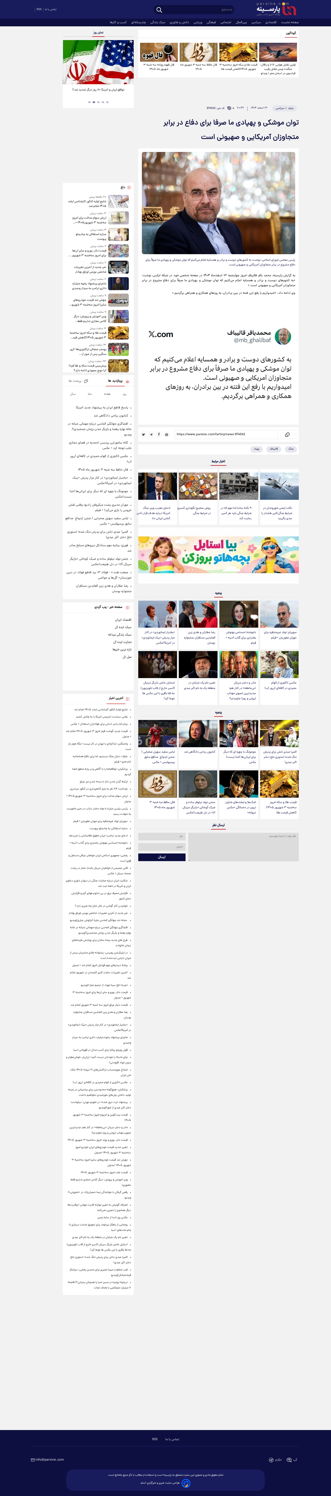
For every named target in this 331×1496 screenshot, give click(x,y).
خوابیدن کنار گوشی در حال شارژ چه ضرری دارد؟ (101, 906)
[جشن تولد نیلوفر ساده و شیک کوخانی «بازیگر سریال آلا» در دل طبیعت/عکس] (198, 784)
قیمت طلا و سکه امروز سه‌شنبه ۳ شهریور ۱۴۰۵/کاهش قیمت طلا (238, 67)
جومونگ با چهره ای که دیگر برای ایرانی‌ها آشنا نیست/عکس (239, 757)
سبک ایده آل (123, 627)
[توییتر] (143, 434)
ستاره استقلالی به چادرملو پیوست (91, 237)
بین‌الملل (242, 22)
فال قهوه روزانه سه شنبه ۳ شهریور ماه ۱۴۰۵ (158, 67)
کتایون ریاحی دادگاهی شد (199, 752)
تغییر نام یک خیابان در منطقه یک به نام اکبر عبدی (199, 685)
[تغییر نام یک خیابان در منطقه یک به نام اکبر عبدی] (198, 664)
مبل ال (127, 657)
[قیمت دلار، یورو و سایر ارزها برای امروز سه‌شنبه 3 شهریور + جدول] (118, 251)
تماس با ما (51, 9)
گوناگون (291, 33)
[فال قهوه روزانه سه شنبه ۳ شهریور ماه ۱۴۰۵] (159, 52)
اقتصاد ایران (123, 620)
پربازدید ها (115, 381)
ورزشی (198, 22)
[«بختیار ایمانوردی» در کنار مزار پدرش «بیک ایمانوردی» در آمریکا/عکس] (157, 614)
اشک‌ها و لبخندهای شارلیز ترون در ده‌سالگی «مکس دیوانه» (240, 807)
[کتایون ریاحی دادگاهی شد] (198, 733)
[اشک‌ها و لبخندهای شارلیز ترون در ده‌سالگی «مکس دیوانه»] (238, 784)
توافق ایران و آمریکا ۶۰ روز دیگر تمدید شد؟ (98, 90)
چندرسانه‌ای (139, 22)
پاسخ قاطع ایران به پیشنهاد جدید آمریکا (102, 407)
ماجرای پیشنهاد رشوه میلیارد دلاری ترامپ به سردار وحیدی (89, 286)
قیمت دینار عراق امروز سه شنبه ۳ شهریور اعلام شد (99, 1005)
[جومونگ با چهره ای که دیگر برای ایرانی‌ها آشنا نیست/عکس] (238, 733)
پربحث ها (75, 381)
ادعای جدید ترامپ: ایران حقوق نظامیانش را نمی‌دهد (98, 836)
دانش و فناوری (180, 22)
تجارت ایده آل (122, 642)
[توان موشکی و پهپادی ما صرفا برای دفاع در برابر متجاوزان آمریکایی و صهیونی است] (218, 367)
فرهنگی (212, 22)
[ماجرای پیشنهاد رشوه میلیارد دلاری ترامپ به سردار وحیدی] (118, 284)
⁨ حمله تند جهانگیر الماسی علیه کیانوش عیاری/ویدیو (99, 920)
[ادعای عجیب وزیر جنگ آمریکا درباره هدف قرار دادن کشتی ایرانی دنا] (157, 486)
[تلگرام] (151, 434)
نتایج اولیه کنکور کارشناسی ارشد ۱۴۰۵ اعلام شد (87, 204)
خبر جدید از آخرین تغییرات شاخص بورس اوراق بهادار (90, 269)
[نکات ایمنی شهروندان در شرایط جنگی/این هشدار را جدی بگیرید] (279, 486)
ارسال (162, 857)
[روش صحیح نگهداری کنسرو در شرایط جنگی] (198, 486)
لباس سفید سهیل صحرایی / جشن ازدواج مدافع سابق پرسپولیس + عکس (158, 757)
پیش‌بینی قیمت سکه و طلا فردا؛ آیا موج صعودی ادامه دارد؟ (87, 368)
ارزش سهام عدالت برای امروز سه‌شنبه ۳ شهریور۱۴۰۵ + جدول (89, 220)
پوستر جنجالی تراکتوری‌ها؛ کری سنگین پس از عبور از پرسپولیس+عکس (88, 352)
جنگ (291, 449)
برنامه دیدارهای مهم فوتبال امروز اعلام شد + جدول (100, 965)
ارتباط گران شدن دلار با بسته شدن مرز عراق (104, 782)
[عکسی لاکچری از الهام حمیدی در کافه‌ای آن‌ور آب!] (279, 664)
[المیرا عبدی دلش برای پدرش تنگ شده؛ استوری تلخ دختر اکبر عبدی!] (279, 733)
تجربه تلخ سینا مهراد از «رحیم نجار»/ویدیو (104, 985)
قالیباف (274, 449)
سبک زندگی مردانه (119, 634)
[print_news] (166, 434)
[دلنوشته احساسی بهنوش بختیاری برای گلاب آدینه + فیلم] (238, 614)
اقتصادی (271, 22)
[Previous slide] (68, 63)
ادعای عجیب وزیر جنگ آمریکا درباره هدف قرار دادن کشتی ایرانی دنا (153, 513)
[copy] (287, 434)
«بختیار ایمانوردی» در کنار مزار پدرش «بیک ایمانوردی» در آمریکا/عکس (158, 637)
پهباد (256, 449)
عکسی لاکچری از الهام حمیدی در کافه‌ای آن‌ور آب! (281, 685)
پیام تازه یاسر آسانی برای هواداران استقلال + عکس (99, 724)
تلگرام (278, 1460)
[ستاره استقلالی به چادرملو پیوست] (118, 235)
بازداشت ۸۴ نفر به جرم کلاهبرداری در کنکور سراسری (99, 789)
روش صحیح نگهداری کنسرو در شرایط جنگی (194, 511)
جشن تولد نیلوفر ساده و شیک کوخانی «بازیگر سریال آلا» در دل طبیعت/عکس (199, 807)
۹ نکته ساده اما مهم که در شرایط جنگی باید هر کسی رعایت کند (236, 513)
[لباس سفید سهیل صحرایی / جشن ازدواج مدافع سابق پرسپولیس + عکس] (157, 733)
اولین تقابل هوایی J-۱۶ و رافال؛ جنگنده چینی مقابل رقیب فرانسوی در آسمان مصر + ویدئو (278, 69)
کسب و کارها (119, 22)
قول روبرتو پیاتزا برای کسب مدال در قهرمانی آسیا (100, 1050)
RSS (39, 9)
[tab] (107, 102)
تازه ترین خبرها (122, 649)
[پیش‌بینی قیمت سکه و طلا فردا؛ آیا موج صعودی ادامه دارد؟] (118, 366)
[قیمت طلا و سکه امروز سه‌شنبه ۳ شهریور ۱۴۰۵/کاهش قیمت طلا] (238, 52)
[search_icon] (159, 10)
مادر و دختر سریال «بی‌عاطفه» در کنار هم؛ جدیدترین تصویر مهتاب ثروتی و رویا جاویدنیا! (241, 691)
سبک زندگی (158, 22)
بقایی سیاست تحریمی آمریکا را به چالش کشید (102, 717)
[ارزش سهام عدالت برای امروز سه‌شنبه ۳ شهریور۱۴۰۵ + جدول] (118, 218)
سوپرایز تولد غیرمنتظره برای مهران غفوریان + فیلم (280, 635)
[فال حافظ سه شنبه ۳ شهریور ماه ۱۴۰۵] (199, 52)
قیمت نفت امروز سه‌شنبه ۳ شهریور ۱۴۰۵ (104, 1172)
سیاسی (257, 22)
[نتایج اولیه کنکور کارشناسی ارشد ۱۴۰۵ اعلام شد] (118, 202)
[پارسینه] (274, 10)
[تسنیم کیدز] (218, 556)
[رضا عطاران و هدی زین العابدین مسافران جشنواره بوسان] (198, 614)
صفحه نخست (290, 22)
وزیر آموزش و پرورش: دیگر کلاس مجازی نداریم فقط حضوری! (90, 319)
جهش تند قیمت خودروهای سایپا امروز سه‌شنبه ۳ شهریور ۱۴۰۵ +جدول (88, 302)
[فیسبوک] (159, 434)
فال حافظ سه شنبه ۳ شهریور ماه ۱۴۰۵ (198, 67)
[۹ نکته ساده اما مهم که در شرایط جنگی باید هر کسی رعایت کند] (238, 486)
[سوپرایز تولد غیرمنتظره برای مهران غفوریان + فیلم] (279, 614)
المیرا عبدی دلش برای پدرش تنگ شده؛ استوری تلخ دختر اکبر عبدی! (280, 757)
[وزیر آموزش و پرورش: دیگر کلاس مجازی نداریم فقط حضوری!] (118, 317)
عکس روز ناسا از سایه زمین (112, 1217)
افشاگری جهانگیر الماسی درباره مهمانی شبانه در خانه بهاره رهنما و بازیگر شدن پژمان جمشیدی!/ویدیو (99, 429)
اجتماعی (226, 22)
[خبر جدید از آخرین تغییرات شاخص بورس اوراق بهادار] (118, 267)
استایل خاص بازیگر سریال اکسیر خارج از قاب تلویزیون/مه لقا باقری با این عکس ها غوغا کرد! (158, 691)
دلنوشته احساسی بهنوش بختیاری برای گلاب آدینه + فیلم (241, 637)
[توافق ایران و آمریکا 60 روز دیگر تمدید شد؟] (98, 62)
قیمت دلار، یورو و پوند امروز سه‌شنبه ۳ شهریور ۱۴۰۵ (98, 1140)
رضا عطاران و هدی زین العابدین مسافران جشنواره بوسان (199, 637)
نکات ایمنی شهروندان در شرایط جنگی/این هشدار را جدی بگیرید (276, 513)
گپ (295, 1460)
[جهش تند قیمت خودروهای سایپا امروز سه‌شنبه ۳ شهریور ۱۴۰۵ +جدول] (118, 300)
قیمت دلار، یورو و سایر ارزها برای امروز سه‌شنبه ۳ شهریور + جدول (88, 253)
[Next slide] (128, 63)
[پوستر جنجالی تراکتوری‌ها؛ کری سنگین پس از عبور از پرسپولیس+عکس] (118, 350)
